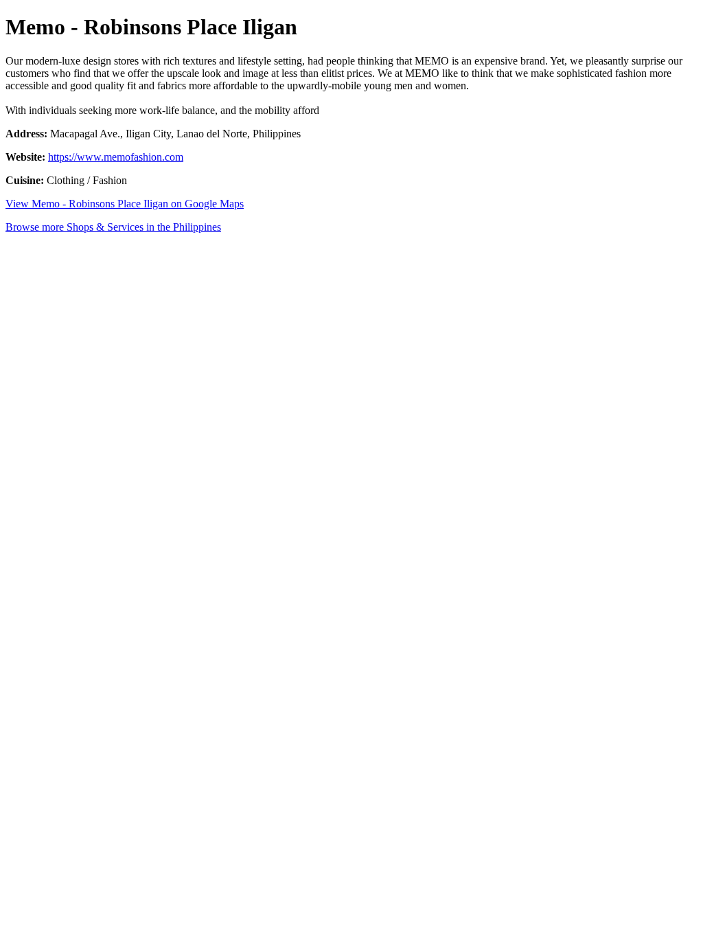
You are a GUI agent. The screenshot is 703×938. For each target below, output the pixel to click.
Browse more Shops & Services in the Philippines (113, 227)
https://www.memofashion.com (115, 157)
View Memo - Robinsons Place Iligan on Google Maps (124, 203)
